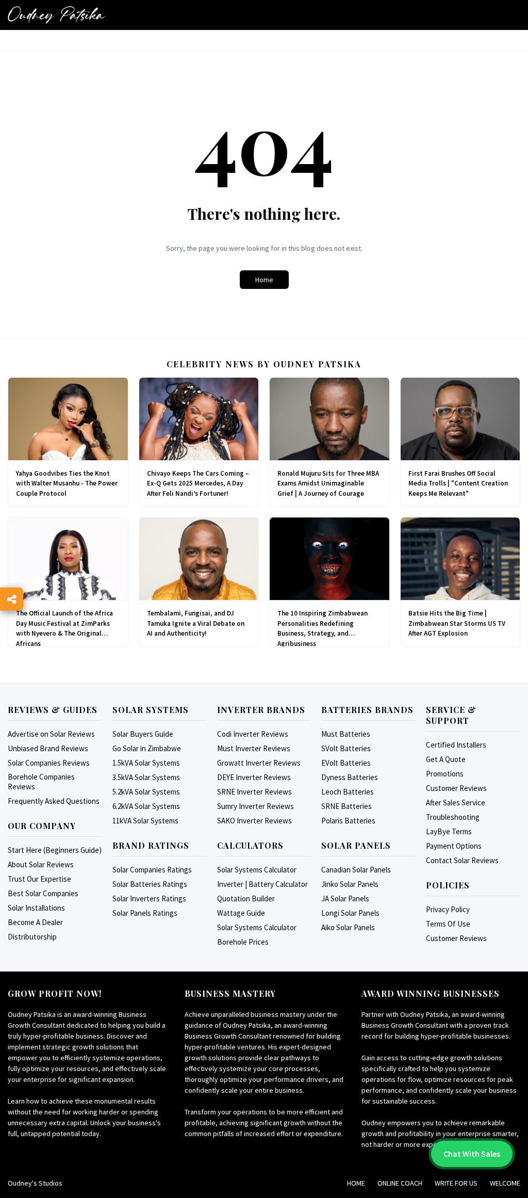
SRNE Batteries (346, 806)
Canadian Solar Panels (356, 870)
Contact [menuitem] (415, 45)
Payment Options (454, 846)
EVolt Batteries (346, 763)
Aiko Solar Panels (348, 927)
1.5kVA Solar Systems (146, 763)
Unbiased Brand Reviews (48, 748)
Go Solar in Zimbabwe (146, 748)
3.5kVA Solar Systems (146, 777)
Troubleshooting (453, 817)
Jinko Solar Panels (349, 884)
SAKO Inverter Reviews (254, 820)
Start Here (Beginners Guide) (55, 850)
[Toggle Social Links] (11, 599)
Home (264, 279)
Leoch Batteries (347, 792)
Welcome (505, 1183)
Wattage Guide (241, 913)
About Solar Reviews (41, 864)
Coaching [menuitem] (370, 45)
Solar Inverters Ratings (149, 898)
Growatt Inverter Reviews (259, 763)
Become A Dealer (35, 922)
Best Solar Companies (43, 893)
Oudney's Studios (35, 1183)
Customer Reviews (456, 788)
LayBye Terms (449, 831)
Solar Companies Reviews (49, 763)
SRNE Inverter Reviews (254, 792)
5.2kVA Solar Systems (146, 792)
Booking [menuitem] (175, 45)
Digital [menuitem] (92, 45)
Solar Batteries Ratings (149, 884)
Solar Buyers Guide (142, 734)
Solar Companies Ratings (152, 870)
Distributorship (32, 937)
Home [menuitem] (23, 45)
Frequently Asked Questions (54, 801)
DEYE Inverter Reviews (254, 777)
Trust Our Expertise (39, 879)
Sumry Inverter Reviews (255, 806)
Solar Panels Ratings (144, 913)
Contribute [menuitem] (270, 45)
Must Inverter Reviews (253, 748)
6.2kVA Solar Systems (146, 806)
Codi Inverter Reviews (252, 734)
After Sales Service (455, 802)
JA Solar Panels (345, 898)
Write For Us (456, 1183)
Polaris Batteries (348, 820)
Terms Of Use (448, 924)
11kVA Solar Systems (145, 820)
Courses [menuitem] (132, 45)
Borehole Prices (243, 942)
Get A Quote (446, 759)
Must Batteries (345, 734)
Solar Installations (36, 908)
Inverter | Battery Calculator (262, 884)
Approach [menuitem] (219, 45)
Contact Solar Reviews (462, 860)
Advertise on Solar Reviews (51, 734)
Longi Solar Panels (350, 913)
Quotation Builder (246, 898)
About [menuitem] (56, 45)
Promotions (445, 774)
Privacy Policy (448, 909)
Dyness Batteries (349, 777)
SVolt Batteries (346, 748)
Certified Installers (456, 745)
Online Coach (399, 1183)
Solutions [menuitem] (322, 45)
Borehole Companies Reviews (41, 781)
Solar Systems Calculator (256, 870)
